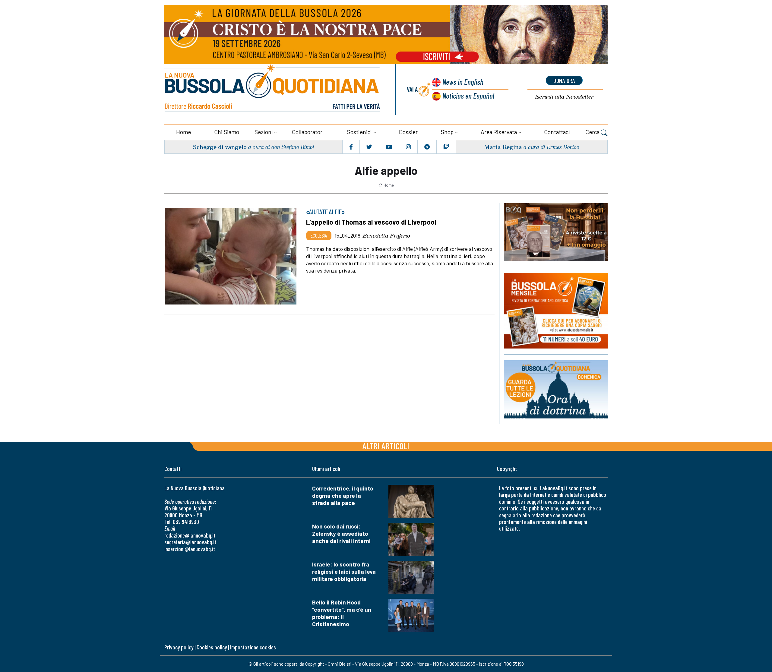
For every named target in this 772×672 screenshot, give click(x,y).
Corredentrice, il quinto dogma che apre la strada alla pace (342, 495)
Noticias (468, 95)
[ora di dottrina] (556, 389)
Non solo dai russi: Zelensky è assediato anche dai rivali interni (341, 533)
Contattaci (557, 131)
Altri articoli (385, 445)
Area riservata (499, 131)
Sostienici (359, 131)
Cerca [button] (593, 131)
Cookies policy (212, 647)
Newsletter (564, 97)
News (462, 81)
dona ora (564, 80)
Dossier (408, 131)
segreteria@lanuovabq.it (190, 541)
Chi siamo (226, 131)
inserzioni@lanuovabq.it (189, 548)
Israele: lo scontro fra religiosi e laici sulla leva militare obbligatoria (344, 571)
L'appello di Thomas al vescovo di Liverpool (371, 222)
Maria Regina (503, 146)
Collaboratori (308, 131)
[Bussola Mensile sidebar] (556, 311)
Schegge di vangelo (220, 146)
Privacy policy (178, 647)
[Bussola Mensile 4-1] (556, 232)
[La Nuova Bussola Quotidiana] (272, 89)
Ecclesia (319, 235)
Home (183, 131)
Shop (447, 131)
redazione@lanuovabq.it (189, 535)
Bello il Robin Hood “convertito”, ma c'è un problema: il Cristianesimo (341, 613)
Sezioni (264, 131)
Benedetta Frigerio (386, 235)
